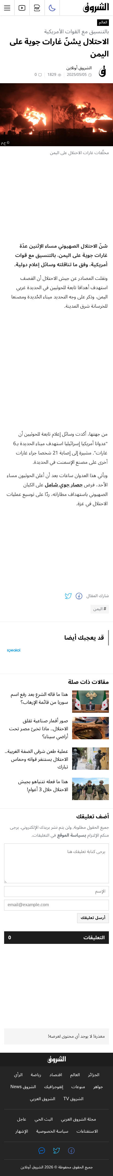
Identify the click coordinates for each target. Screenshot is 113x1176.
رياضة (36, 1074)
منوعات (78, 1086)
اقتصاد (55, 1074)
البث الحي (44, 1119)
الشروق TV (73, 1098)
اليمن (98, 609)
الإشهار (21, 1131)
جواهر (98, 1086)
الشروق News (23, 1086)
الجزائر (93, 1074)
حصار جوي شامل (64, 485)
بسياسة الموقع (71, 835)
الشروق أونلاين (79, 68)
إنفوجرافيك (53, 1086)
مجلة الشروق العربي (78, 1119)
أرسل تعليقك (93, 918)
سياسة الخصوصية (52, 1131)
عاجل (21, 1119)
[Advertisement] (56, 199)
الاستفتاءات (87, 1131)
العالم (103, 22)
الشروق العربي (42, 1098)
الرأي (18, 1074)
